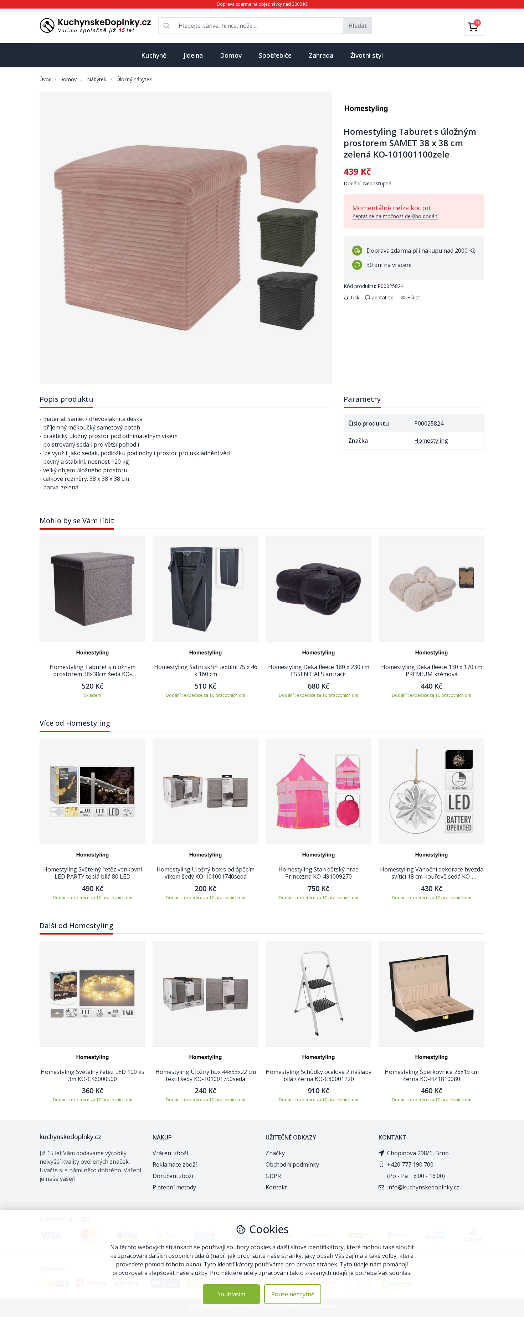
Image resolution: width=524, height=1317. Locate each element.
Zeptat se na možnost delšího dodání (395, 216)
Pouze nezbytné (292, 1294)
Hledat (357, 26)
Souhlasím (231, 1294)
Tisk (354, 297)
